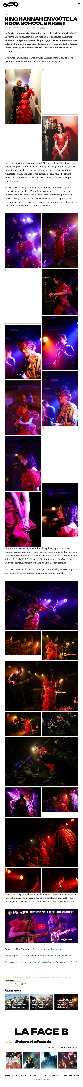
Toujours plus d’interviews (18, 955)
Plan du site (35, 1075)
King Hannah (45, 977)
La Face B (67, 955)
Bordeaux (56, 977)
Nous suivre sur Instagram (61, 1047)
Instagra (55, 61)
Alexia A (42, 28)
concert (29, 977)
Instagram (38, 949)
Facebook (8, 1075)
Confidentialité (71, 1075)
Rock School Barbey (13, 980)
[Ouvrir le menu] (79, 4)
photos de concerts (47, 955)
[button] (23, 96)
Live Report (19, 977)
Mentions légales (52, 1075)
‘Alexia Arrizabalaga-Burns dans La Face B (55, 962)
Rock (37, 977)
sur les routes (54, 949)
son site (40, 61)
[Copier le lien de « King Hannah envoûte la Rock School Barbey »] (25, 984)
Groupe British (67, 977)
